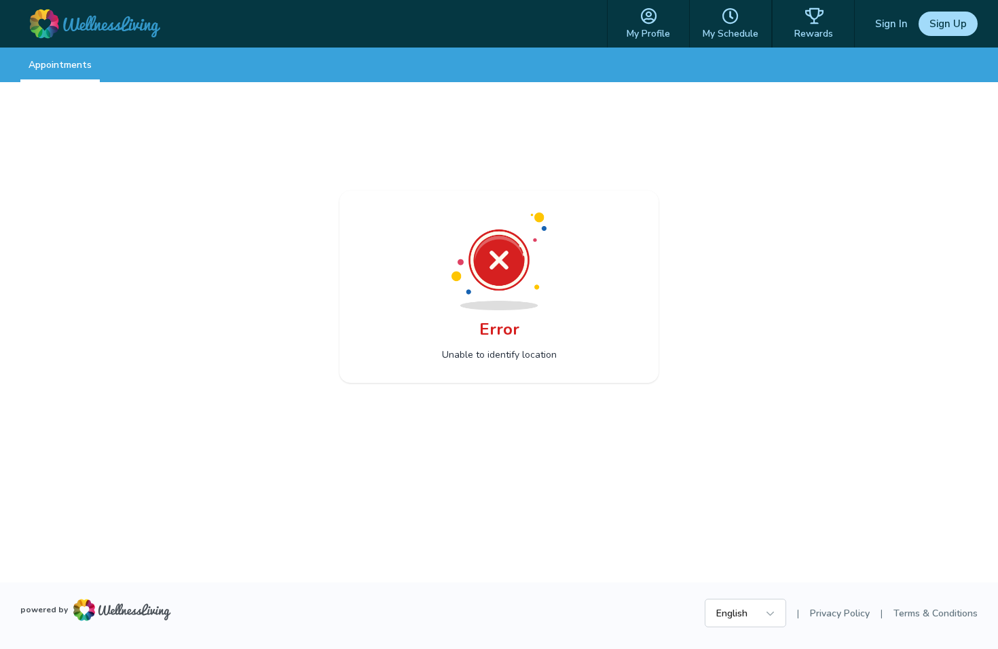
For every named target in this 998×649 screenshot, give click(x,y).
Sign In (891, 24)
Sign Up (948, 24)
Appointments (60, 64)
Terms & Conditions (935, 613)
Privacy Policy (840, 613)
